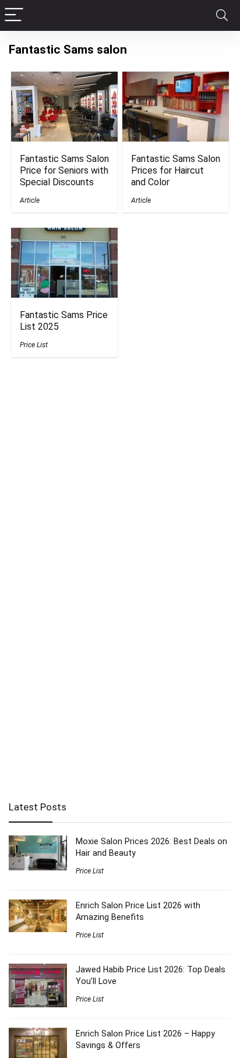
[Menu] (14, 15)
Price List (34, 345)
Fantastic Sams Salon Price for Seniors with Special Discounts (64, 170)
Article (30, 200)
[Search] (222, 15)
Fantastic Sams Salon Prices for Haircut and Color (175, 170)
